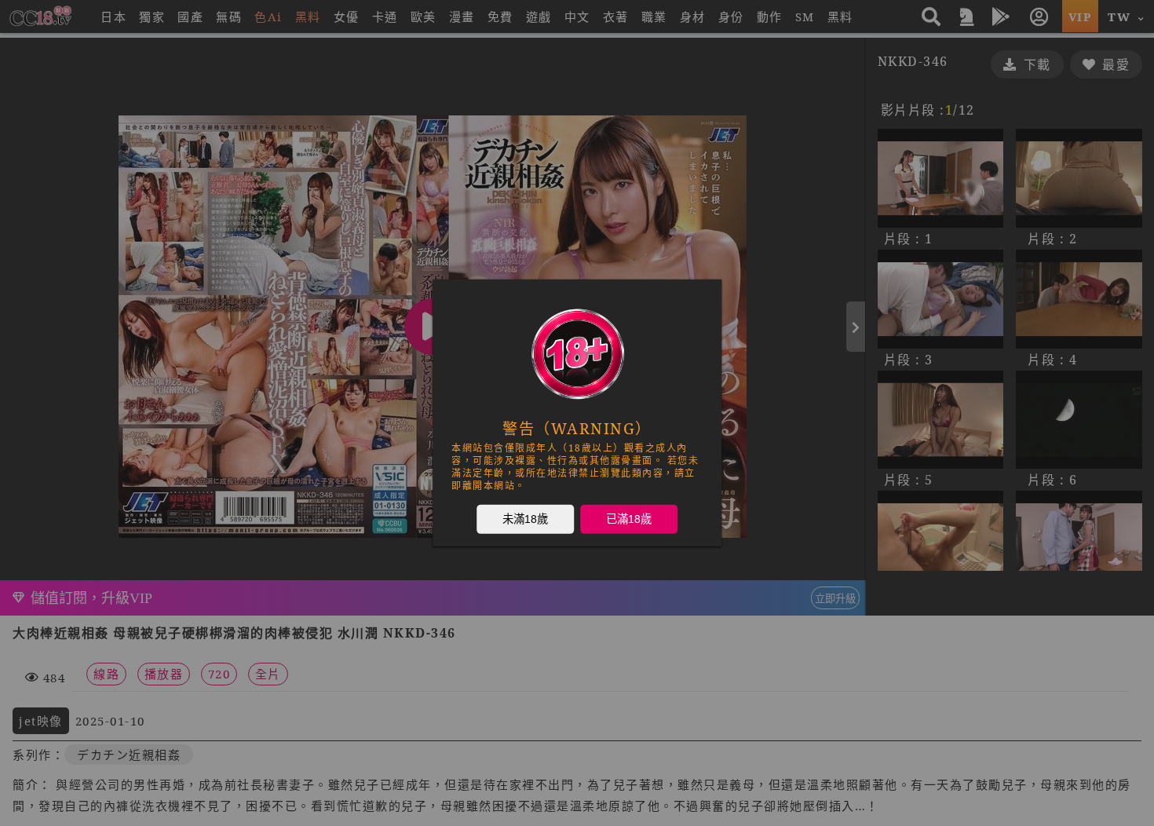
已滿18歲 (629, 519)
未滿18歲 (525, 519)
